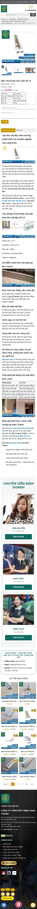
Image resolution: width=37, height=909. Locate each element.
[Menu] (2, 15)
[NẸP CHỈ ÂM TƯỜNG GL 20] (27, 715)
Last (32, 784)
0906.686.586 (18, 587)
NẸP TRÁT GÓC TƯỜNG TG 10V (27, 702)
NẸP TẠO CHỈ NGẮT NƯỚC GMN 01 (27, 752)
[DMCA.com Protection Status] (7, 835)
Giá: (2, 90)
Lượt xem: (4, 87)
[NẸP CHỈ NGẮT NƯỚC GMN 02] (9, 765)
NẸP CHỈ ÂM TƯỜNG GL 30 (9, 752)
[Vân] (13, 894)
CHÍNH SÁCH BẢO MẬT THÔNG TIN (14, 858)
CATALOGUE (7, 844)
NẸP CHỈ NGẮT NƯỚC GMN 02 (9, 777)
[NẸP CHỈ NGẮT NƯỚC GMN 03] (27, 765)
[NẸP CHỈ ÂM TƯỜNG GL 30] (9, 740)
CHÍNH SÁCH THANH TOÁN (12, 855)
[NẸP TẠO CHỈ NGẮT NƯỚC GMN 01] (27, 740)
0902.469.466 (18, 536)
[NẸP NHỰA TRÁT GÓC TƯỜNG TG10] (9, 690)
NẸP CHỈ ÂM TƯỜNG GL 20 (27, 727)
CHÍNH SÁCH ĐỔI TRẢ (10, 849)
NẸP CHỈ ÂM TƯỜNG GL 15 (9, 727)
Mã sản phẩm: (5, 84)
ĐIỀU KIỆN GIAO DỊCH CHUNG (13, 847)
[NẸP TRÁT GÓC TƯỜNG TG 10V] (27, 690)
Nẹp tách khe (7, 359)
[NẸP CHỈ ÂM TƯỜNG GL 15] (9, 715)
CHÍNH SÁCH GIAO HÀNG (11, 852)
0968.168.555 (18, 637)
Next (26, 784)
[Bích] (3, 894)
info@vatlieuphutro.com (17, 664)
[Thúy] (8, 894)
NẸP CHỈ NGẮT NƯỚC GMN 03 (27, 777)
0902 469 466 (20, 661)
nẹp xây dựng (15, 443)
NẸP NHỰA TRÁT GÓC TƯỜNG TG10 (9, 702)
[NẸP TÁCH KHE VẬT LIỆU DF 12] (6, 70)
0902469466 (32, 10)
